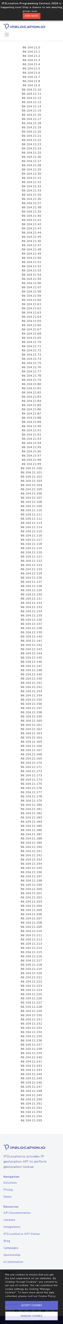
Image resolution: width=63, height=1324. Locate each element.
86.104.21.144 (31, 653)
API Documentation (17, 1213)
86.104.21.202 (31, 897)
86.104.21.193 (31, 860)
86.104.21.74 (31, 359)
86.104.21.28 (31, 165)
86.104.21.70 (31, 342)
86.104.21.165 (31, 742)
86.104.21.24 (31, 148)
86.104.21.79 (31, 380)
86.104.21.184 (31, 822)
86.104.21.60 (31, 300)
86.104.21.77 (31, 371)
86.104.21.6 (31, 73)
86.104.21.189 (31, 843)
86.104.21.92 (31, 435)
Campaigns (11, 1248)
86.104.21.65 (31, 321)
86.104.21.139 (31, 632)
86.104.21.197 (31, 876)
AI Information (13, 1262)
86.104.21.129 (31, 590)
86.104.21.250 (31, 1099)
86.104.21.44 (31, 233)
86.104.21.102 (31, 477)
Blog (7, 1241)
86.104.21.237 (31, 1045)
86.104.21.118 (31, 544)
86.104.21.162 (31, 729)
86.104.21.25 (31, 153)
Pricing (8, 1190)
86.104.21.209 (31, 927)
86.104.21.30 (31, 174)
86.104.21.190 (31, 847)
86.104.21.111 (31, 514)
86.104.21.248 (31, 1091)
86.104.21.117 (31, 540)
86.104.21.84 (31, 401)
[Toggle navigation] (7, 34)
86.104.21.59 (31, 296)
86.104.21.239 (31, 1053)
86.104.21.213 (31, 944)
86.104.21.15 (31, 111)
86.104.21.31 (31, 178)
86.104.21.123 (31, 565)
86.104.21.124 (31, 569)
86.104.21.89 (31, 422)
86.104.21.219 (31, 969)
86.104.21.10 (31, 90)
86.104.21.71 (31, 346)
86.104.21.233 (31, 1028)
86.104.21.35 (31, 195)
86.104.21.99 (31, 464)
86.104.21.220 (31, 973)
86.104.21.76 (31, 367)
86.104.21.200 (31, 889)
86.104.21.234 (31, 1032)
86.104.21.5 (31, 68)
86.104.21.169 (31, 759)
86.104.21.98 (31, 460)
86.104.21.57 (31, 287)
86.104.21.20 (31, 132)
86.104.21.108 (31, 502)
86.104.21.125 (31, 573)
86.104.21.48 (31, 249)
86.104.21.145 (31, 658)
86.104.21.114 (31, 527)
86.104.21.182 (31, 813)
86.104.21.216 (31, 956)
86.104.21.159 (31, 716)
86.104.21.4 (31, 64)
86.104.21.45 (31, 237)
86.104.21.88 (31, 418)
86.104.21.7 (31, 77)
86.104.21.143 (31, 649)
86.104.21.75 (31, 363)
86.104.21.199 (31, 885)
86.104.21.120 (31, 552)
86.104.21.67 (31, 329)
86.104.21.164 (31, 737)
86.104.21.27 (31, 161)
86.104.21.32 (31, 182)
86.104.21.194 (31, 864)
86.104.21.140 (31, 637)
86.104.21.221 (31, 977)
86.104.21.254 (31, 1116)
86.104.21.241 (31, 1061)
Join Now (31, 16)
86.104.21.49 (31, 254)
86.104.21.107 (31, 498)
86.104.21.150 (31, 679)
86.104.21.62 (31, 308)
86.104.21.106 (31, 493)
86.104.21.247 (31, 1087)
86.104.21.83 (31, 397)
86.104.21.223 (31, 986)
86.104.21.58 (31, 291)
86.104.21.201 (31, 893)
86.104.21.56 (31, 283)
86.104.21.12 (31, 98)
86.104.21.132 (31, 603)
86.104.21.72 (31, 350)
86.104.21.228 (31, 1007)
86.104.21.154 (31, 695)
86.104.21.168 (31, 754)
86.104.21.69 (31, 338)
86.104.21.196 (31, 872)
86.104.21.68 (31, 334)
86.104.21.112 (31, 519)
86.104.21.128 (31, 586)
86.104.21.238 (31, 1049)
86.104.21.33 (31, 186)
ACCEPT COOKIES (31, 1305)
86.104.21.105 (31, 489)
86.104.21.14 (31, 106)
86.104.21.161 (31, 725)
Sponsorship (12, 1255)
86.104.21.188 (31, 838)
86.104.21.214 (31, 948)
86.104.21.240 (31, 1057)
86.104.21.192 (31, 855)
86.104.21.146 (31, 662)
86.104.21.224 (31, 990)
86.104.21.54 (31, 275)
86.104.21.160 (31, 721)
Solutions (10, 1183)
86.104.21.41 (31, 220)
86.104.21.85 (31, 405)
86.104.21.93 (31, 439)
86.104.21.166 (31, 746)
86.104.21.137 (31, 624)
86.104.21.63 (31, 313)
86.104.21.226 (31, 998)
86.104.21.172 (31, 771)
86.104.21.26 (31, 157)
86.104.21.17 (31, 119)
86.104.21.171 (31, 767)
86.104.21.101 (31, 472)
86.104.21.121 (31, 557)
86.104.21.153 (31, 691)
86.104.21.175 (31, 784)
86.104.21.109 (31, 506)
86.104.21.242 (31, 1066)
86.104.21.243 (31, 1070)
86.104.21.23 (31, 144)
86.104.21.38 (31, 207)
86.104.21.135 (31, 615)
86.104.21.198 (31, 881)
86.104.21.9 (31, 85)
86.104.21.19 (31, 127)
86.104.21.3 (31, 60)
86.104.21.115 (31, 531)
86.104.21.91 (31, 430)
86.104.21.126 (31, 578)
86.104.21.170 (31, 763)
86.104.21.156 (31, 704)
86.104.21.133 (31, 607)
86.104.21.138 (31, 628)
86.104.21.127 (31, 582)
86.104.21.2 (31, 56)
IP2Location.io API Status (22, 1234)
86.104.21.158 (31, 712)
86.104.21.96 (31, 451)
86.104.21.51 (31, 262)
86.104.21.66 (31, 325)
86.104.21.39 (31, 212)
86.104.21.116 (31, 536)
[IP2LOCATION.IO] (24, 26)
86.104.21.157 (31, 708)
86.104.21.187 (31, 834)
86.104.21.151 (31, 683)
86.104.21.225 (31, 994)
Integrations (12, 1227)
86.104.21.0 (31, 47)
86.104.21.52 (31, 266)
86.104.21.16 (31, 115)
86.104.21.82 (31, 392)
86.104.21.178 (31, 796)
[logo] (31, 1147)
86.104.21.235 (31, 1036)
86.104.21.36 (31, 199)
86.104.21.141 (31, 641)
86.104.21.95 (31, 447)
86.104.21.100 (31, 468)
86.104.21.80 (31, 384)
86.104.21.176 (31, 788)
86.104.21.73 (31, 355)
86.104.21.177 (31, 792)
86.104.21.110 (31, 510)
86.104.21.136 (31, 620)
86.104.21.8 (31, 81)
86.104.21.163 (31, 733)
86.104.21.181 (31, 809)
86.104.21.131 (31, 599)
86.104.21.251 (31, 1104)
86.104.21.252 (31, 1108)
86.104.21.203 (31, 902)
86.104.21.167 (31, 750)
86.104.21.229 (31, 1011)
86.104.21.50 (31, 258)
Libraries (9, 1220)
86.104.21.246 (31, 1083)
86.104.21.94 (31, 443)
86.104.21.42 (31, 224)
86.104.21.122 (31, 561)
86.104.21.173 (31, 775)
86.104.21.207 (31, 918)
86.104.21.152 (31, 687)
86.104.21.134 (31, 611)
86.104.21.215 (31, 952)
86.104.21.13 (31, 102)
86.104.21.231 (31, 1019)
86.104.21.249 (31, 1095)
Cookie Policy (46, 1296)
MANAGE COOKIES (31, 1316)
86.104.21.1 (31, 52)
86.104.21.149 (31, 674)
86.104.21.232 (31, 1024)
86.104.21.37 (31, 203)
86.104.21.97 (31, 456)
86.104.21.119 (31, 548)
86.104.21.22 (31, 140)
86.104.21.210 (31, 931)
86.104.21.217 (31, 960)
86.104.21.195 (31, 868)
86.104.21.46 (31, 241)
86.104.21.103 (31, 481)
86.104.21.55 (31, 279)
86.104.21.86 (31, 409)
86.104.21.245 (31, 1078)
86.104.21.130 (31, 594)
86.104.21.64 (31, 317)
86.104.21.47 (31, 245)
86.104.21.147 (31, 666)
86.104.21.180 (31, 805)
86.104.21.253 (31, 1112)
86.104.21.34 (31, 190)
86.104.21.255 (31, 1120)
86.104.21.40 (31, 216)
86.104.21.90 (31, 426)
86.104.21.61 (31, 304)
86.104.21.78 (31, 376)
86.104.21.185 (31, 826)
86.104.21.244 (31, 1074)
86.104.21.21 (31, 136)
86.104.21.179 (31, 801)
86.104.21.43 (31, 228)
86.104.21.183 (31, 817)
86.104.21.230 (31, 1015)
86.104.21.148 (31, 670)
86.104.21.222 (31, 982)
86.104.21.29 (31, 169)
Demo (8, 1197)
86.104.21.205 (31, 910)
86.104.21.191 (31, 851)
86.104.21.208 (31, 923)
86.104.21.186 (31, 830)
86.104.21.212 (31, 939)
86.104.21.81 (31, 388)
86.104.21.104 (31, 485)
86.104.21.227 (31, 1003)
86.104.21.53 (31, 270)
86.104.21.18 (31, 123)
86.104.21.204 (31, 906)
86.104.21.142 (31, 645)
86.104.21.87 (31, 414)
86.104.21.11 (31, 94)
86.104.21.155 (31, 700)
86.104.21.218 (31, 965)
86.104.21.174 (31, 780)
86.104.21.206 (31, 914)
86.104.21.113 (31, 523)
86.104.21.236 (31, 1040)
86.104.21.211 (31, 935)
